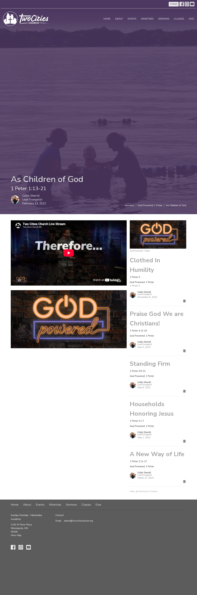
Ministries (147, 18)
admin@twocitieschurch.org (78, 520)
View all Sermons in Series (143, 491)
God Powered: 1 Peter (150, 205)
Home (106, 18)
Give (191, 18)
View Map (16, 535)
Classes (179, 18)
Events (132, 18)
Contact (173, 4)
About (119, 18)
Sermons (163, 18)
